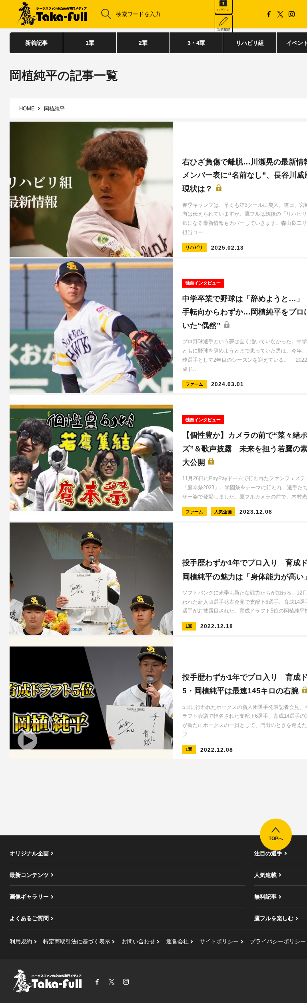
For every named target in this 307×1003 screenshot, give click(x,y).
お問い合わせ (138, 941)
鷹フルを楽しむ (273, 918)
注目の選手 (268, 853)
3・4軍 (196, 43)
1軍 (90, 43)
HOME (27, 109)
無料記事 (265, 896)
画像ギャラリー (29, 896)
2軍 (143, 43)
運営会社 (177, 941)
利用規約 (21, 941)
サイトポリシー (219, 941)
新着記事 (36, 43)
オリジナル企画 (29, 853)
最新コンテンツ (29, 875)
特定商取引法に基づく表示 (76, 941)
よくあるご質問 (29, 918)
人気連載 (265, 875)
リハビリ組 (250, 43)
